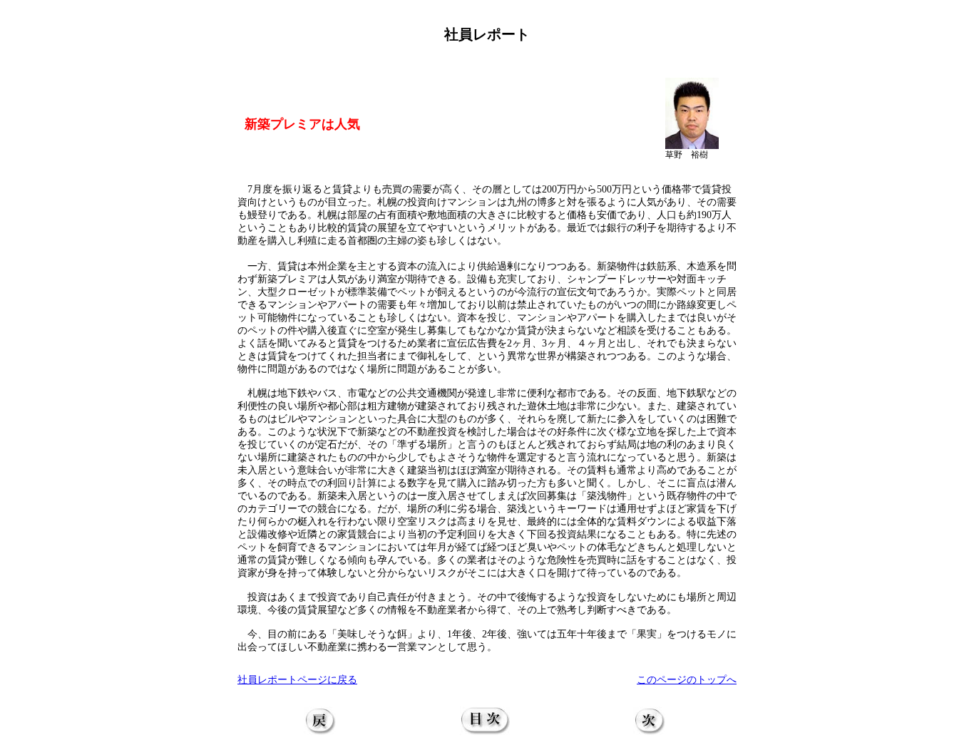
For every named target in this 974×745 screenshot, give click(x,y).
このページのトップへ (687, 679)
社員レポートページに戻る (297, 679)
